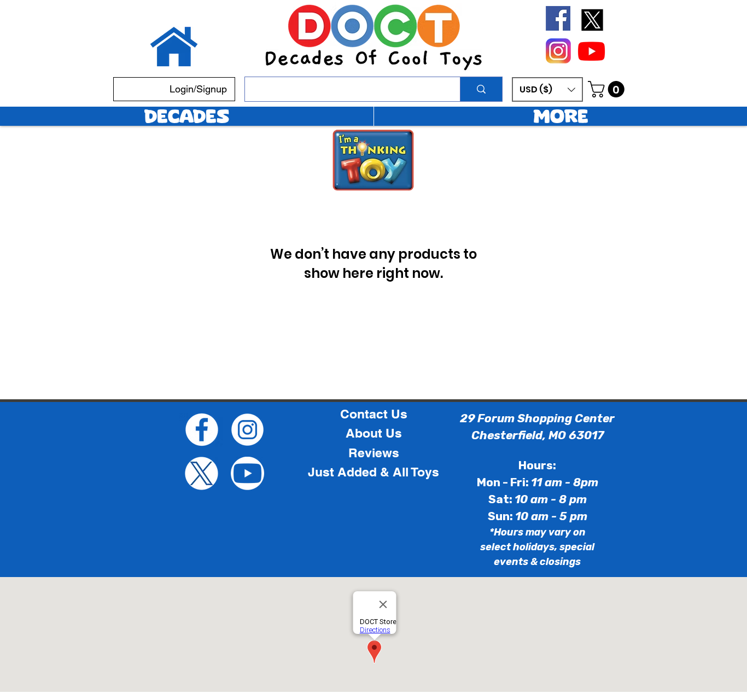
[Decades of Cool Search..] (481, 89)
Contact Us (373, 414)
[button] (547, 89)
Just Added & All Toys (373, 472)
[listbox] (547, 89)
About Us (374, 433)
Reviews (373, 453)
